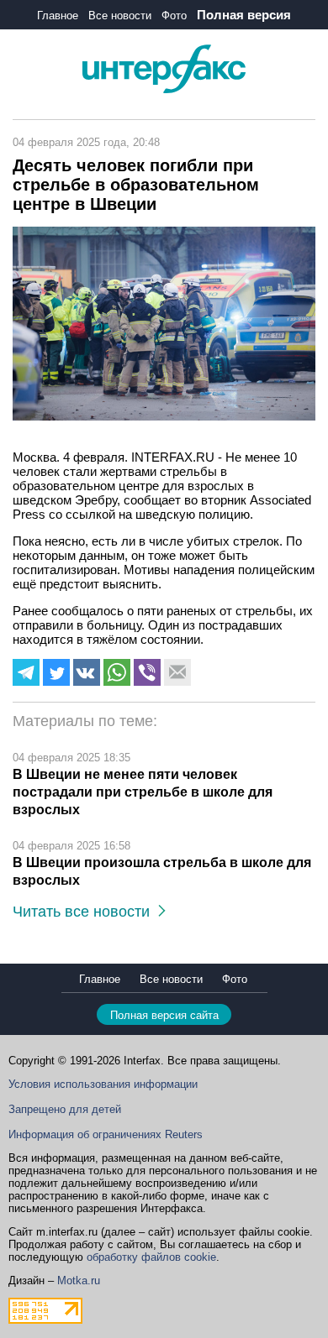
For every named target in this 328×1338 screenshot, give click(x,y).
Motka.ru (78, 1280)
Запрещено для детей (64, 1109)
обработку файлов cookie (151, 1257)
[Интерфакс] (164, 89)
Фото (174, 15)
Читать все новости (85, 911)
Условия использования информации (103, 1084)
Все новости (119, 15)
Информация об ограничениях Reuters (105, 1134)
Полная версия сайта (164, 1015)
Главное (57, 15)
